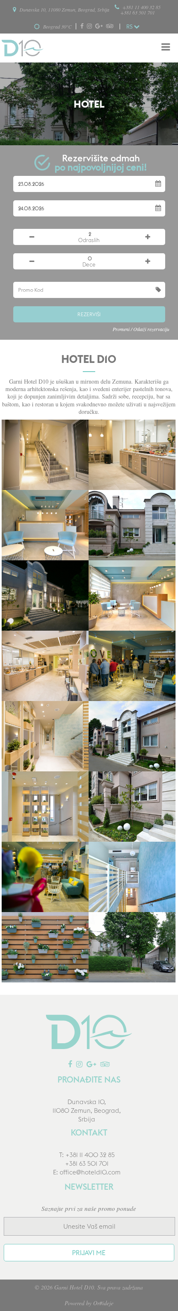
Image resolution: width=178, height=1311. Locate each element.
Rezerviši (89, 314)
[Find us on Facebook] (83, 26)
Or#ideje (103, 1303)
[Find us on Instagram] (90, 26)
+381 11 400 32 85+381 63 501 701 (140, 9)
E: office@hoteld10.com (86, 1172)
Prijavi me (89, 1253)
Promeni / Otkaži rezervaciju (141, 329)
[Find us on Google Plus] (100, 26)
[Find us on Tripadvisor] (110, 26)
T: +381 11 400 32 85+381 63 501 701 (87, 1159)
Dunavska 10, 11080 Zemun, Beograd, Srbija (63, 9)
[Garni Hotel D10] (22, 48)
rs (130, 26)
